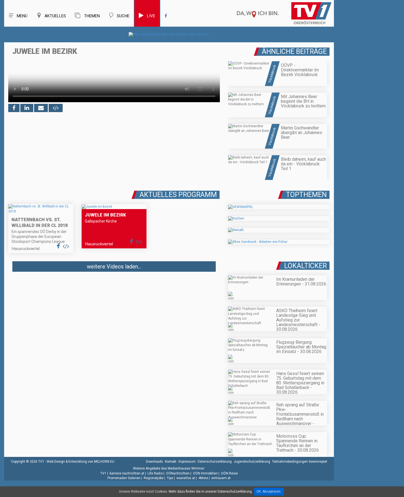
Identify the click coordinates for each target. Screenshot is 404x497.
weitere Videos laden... (114, 266)
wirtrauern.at (221, 478)
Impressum (187, 461)
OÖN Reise (229, 473)
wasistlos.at (185, 478)
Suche (123, 15)
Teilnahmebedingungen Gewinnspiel (299, 461)
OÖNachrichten (178, 473)
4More (203, 478)
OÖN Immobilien (205, 473)
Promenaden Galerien (123, 478)
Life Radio (155, 473)
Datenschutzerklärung (215, 461)
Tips (170, 478)
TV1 (103, 473)
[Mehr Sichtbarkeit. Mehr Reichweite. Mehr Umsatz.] (169, 34)
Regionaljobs (154, 478)
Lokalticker (305, 266)
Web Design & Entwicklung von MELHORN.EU (80, 461)
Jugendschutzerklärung (252, 461)
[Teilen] (41, 108)
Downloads (154, 461)
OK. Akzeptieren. (268, 491)
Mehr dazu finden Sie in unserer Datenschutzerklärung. (211, 491)
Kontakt (170, 461)
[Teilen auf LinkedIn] (26, 108)
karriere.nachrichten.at (127, 473)
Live (151, 15)
